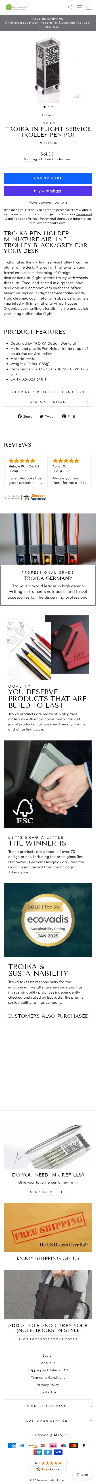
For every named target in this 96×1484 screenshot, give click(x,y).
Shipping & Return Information (48, 392)
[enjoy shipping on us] (48, 1227)
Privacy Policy (48, 1385)
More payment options (48, 202)
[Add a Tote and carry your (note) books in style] (48, 1294)
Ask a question (48, 402)
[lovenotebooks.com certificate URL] (48, 497)
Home (47, 115)
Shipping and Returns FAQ (48, 1370)
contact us (48, 1392)
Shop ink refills (48, 1192)
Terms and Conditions (48, 1377)
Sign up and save (47, 1406)
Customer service (47, 1420)
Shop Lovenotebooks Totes (48, 1339)
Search (48, 1355)
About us (48, 1363)
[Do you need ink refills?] (48, 1144)
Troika (48, 122)
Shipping (30, 159)
